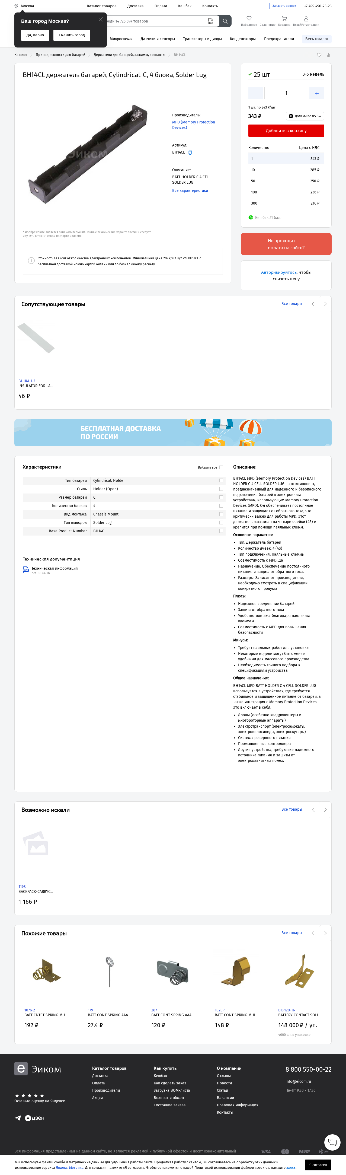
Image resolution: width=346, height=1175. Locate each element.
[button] (88, 153)
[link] (155, 480)
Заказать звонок (284, 6)
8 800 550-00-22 (309, 1069)
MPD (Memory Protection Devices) (193, 125)
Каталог (20, 55)
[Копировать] (190, 153)
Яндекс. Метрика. (70, 1168)
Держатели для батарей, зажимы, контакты (129, 55)
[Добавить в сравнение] (328, 55)
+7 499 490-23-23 (318, 6)
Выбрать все (207, 467)
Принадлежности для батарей (60, 55)
